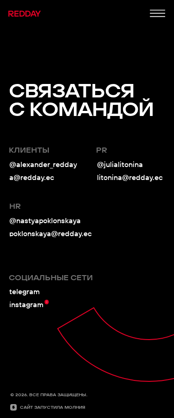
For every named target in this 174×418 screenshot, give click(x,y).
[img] (157, 14)
